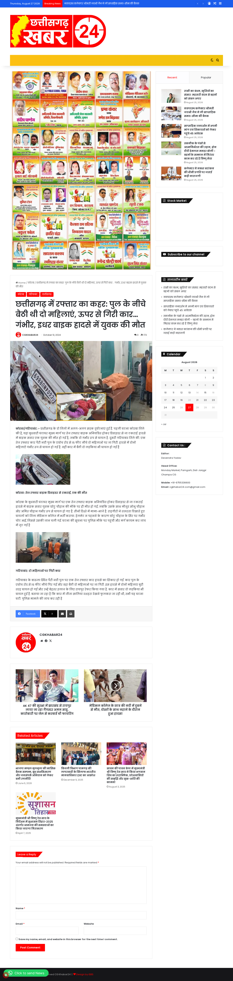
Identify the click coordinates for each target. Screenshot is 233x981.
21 (197, 400)
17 (165, 400)
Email (20, 924)
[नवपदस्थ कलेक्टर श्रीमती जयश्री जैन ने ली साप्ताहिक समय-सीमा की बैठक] (171, 113)
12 (181, 392)
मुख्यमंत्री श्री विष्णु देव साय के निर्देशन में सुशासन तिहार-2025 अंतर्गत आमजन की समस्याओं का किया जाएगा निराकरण (35, 823)
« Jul (163, 424)
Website (89, 924)
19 (181, 400)
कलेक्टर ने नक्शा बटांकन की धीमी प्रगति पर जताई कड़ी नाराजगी (199, 172)
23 (213, 400)
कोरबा (31, 282)
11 (173, 392)
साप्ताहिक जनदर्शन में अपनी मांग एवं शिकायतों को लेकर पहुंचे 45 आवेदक (100, 3)
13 (189, 392)
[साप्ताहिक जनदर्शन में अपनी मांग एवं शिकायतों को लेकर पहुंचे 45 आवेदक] (171, 131)
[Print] (70, 613)
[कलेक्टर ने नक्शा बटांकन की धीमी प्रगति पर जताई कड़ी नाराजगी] (171, 173)
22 (205, 400)
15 (205, 392)
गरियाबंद (33, 294)
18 (173, 400)
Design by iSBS (84, 974)
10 (165, 392)
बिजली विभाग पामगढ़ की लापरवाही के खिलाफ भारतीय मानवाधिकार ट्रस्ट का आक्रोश (78, 772)
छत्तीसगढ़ (47, 294)
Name (20, 908)
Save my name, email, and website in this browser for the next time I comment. (68, 939)
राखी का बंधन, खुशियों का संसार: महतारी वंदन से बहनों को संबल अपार (200, 94)
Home (22, 282)
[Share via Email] (62, 613)
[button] (26, 973)
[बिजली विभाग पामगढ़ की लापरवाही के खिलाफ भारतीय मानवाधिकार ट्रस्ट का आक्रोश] (81, 753)
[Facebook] (46, 641)
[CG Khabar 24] (58, 31)
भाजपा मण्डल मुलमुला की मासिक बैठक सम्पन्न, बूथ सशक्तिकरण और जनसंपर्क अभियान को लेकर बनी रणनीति (36, 774)
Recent (172, 77)
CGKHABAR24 (30, 334)
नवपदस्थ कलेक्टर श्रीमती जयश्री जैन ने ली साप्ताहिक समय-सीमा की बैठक (200, 112)
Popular (206, 77)
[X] (50, 641)
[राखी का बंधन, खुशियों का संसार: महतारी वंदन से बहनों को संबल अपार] (171, 96)
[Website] (42, 641)
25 (173, 407)
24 (165, 407)
